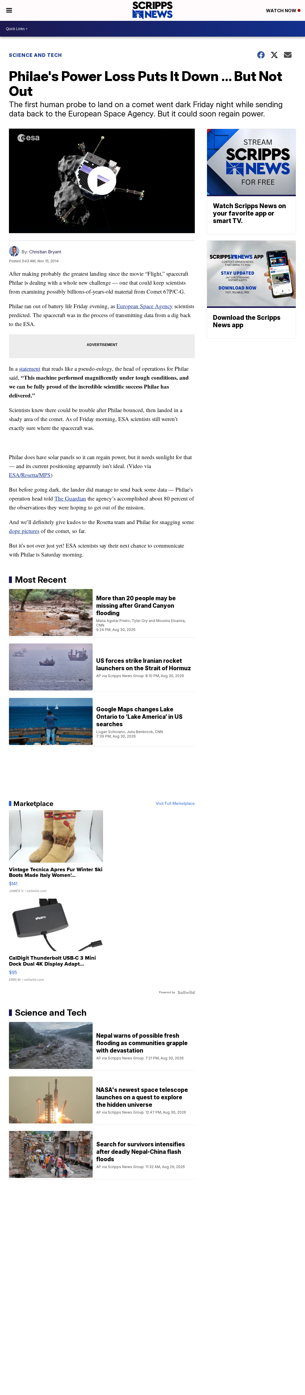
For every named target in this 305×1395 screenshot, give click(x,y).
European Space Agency (144, 306)
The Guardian (70, 498)
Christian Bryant (45, 252)
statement (29, 368)
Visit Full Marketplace (175, 804)
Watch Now (282, 10)
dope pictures (24, 530)
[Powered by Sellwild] (186, 992)
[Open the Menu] (9, 10)
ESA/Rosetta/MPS (30, 474)
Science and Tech (35, 55)
